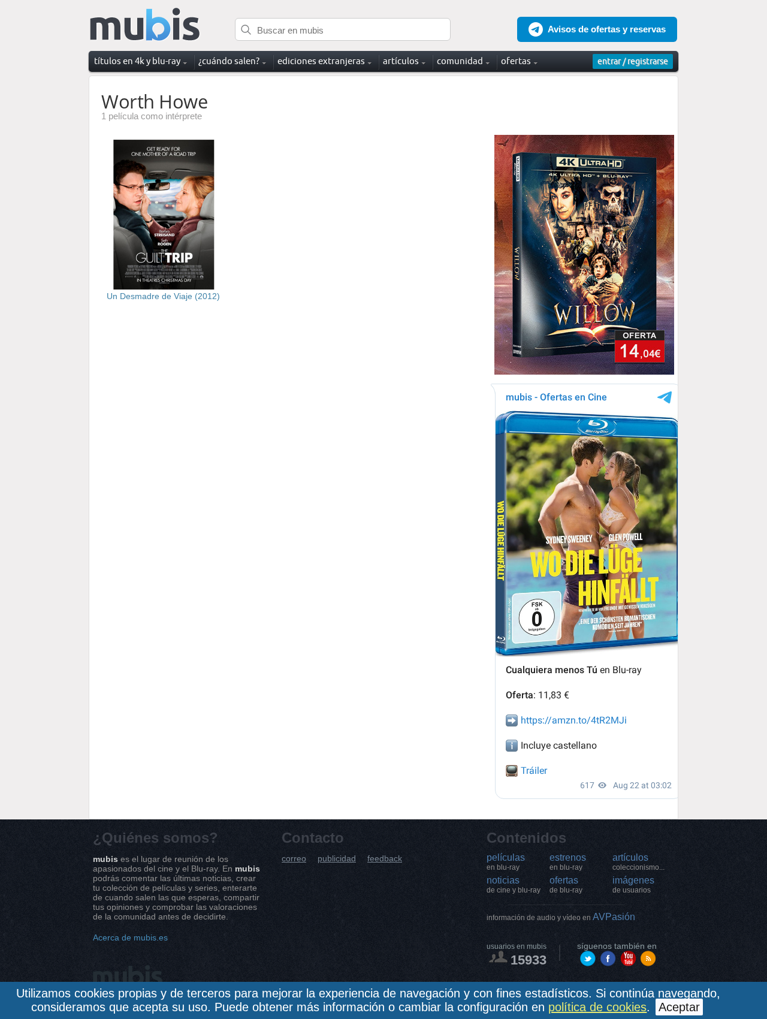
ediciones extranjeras (321, 61)
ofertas (565, 884)
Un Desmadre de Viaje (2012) (163, 296)
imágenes (633, 884)
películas (506, 862)
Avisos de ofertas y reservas (607, 29)
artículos (638, 862)
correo (294, 858)
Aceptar (679, 1007)
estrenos (567, 862)
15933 (528, 959)
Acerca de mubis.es (130, 937)
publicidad (337, 858)
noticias (513, 884)
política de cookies (597, 1007)
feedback (384, 858)
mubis (145, 25)
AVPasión (561, 917)
